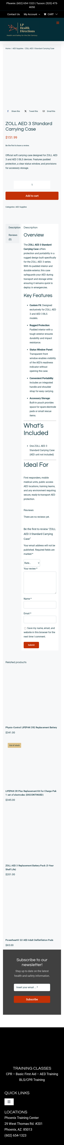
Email (27, 613)
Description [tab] (14, 227)
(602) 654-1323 (26, 3)
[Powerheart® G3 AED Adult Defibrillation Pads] (32, 908)
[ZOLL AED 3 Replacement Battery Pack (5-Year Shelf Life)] (32, 833)
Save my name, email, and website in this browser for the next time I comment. (39, 632)
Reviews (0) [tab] (13, 237)
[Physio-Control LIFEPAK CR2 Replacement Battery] (32, 695)
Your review (30, 568)
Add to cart (32, 195)
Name (28, 598)
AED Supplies (21, 207)
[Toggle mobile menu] (58, 22)
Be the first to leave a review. (17, 145)
